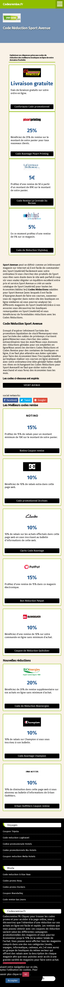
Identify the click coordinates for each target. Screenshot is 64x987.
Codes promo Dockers (14, 887)
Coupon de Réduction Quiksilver (31, 650)
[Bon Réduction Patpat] (32, 566)
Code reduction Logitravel (16, 837)
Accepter (13, 980)
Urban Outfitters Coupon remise (32, 806)
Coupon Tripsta (11, 831)
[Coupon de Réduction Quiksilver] (32, 617)
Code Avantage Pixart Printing (32, 153)
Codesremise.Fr (13, 4)
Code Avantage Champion (32, 755)
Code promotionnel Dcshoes (31, 500)
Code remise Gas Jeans (14, 899)
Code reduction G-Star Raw (17, 874)
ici (26, 974)
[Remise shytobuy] (32, 216)
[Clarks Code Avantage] (32, 516)
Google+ (41, 400)
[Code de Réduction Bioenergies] (32, 672)
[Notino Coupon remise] (32, 416)
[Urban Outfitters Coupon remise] (32, 772)
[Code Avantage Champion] (32, 722)
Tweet (27, 400)
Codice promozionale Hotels (17, 844)
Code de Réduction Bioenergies (32, 706)
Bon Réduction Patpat (32, 600)
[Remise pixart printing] (32, 119)
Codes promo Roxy (12, 880)
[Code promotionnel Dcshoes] (32, 466)
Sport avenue (32, 385)
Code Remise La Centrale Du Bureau (32, 201)
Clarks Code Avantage (32, 550)
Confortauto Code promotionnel (31, 106)
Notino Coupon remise (32, 450)
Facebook (11, 400)
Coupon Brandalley (13, 893)
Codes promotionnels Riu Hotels (19, 850)
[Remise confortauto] (32, 72)
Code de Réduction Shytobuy (32, 250)
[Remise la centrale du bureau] (32, 167)
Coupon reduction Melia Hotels (19, 856)
